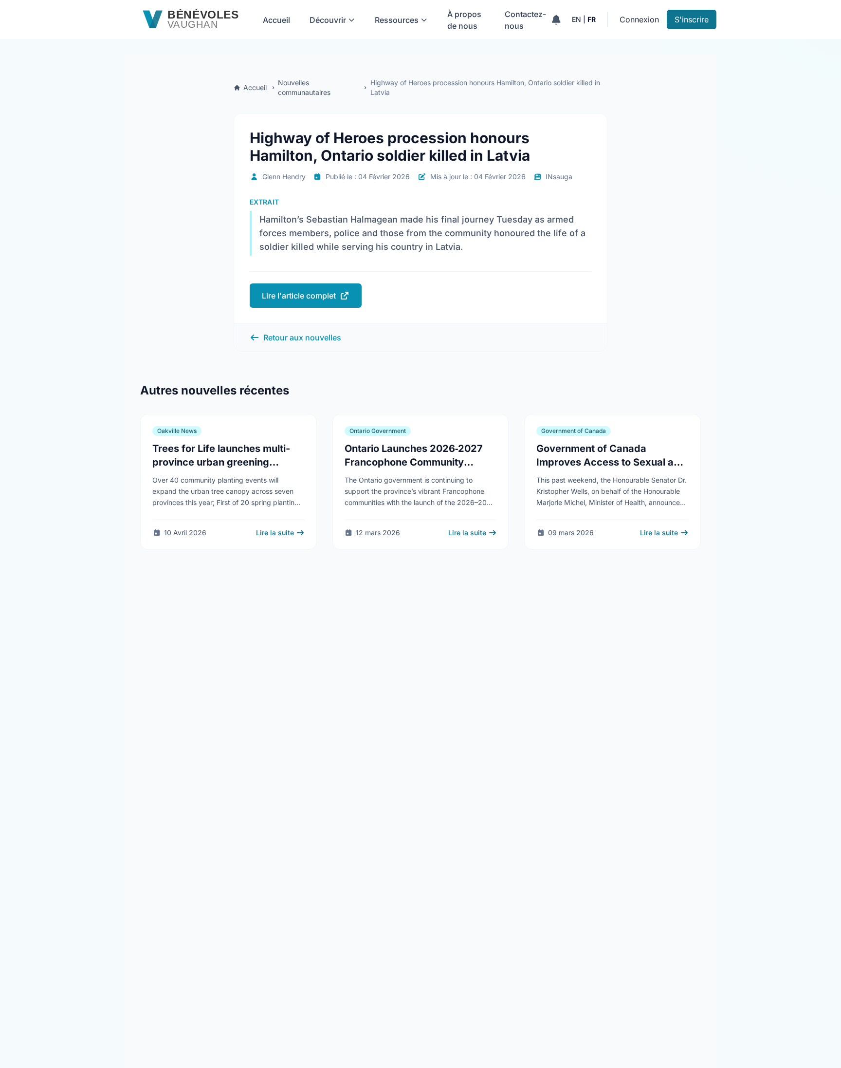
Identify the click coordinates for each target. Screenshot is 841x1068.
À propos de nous (464, 20)
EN (576, 19)
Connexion (639, 19)
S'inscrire (692, 19)
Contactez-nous (525, 20)
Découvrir (328, 20)
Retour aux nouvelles (302, 337)
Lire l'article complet (299, 295)
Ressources (397, 20)
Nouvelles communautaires (304, 87)
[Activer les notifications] (556, 19)
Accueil (276, 20)
